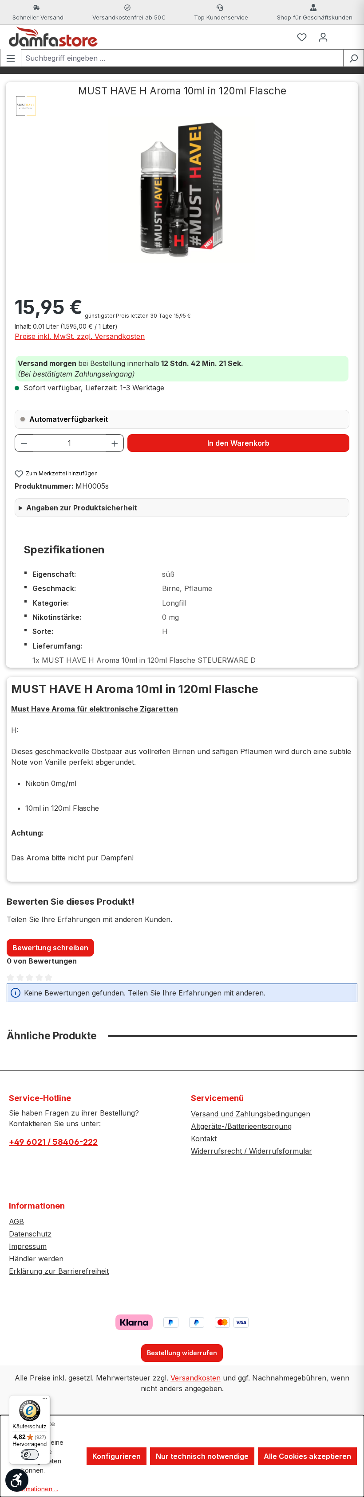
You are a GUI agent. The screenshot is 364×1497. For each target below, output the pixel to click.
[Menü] (10, 58)
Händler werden (36, 1258)
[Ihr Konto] (323, 37)
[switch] (30, 1454)
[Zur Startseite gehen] (53, 37)
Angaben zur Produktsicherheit (81, 507)
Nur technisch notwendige (202, 1456)
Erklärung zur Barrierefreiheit (59, 1271)
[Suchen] (353, 58)
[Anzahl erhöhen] (115, 443)
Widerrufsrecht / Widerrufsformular (251, 1151)
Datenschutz (30, 1233)
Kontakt (204, 1138)
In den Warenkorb (238, 443)
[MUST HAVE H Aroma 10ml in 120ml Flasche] (181, 190)
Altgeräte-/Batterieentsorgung (241, 1126)
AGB (16, 1221)
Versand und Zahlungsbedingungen (250, 1113)
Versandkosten (195, 1377)
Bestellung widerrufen (182, 1353)
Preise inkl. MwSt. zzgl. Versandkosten (80, 336)
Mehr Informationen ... (35, 1484)
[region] (182, 190)
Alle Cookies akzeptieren (307, 1456)
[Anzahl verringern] (24, 443)
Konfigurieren (116, 1456)
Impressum (28, 1246)
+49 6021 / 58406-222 (53, 1142)
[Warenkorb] (344, 37)
